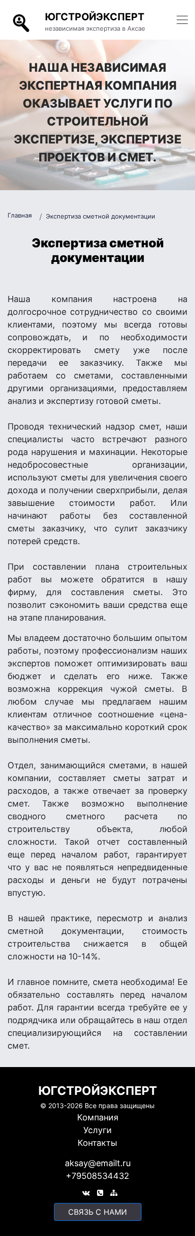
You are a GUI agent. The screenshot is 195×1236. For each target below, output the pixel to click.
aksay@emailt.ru (98, 1163)
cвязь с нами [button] (97, 1212)
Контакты (97, 1143)
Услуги (97, 1130)
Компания (97, 1117)
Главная (20, 215)
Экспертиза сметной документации (100, 216)
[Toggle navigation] (182, 20)
